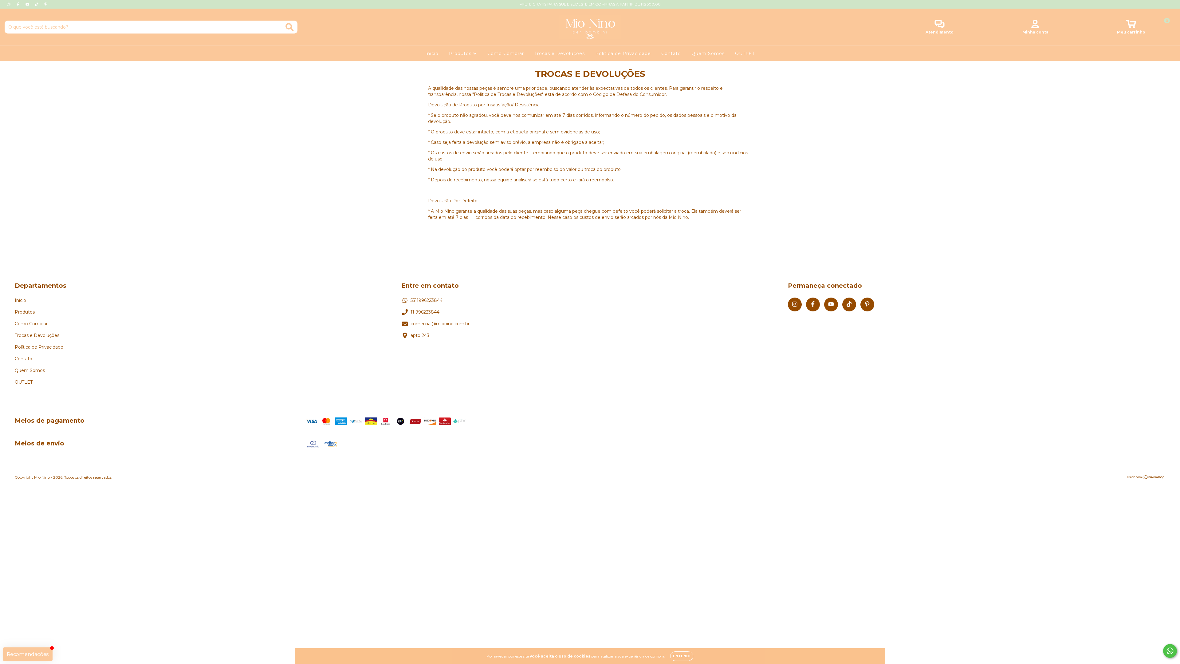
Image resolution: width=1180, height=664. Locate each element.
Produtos (461, 53)
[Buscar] (289, 27)
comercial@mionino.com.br (440, 323)
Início (432, 53)
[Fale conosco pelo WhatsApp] (1170, 651)
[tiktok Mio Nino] (37, 4)
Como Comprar (505, 53)
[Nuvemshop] (1146, 478)
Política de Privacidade (623, 53)
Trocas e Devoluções (559, 53)
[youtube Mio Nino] (28, 4)
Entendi (681, 656)
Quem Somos (708, 53)
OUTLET (745, 53)
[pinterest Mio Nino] (46, 4)
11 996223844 (425, 312)
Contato (671, 53)
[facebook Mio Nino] (18, 4)
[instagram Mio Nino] (9, 4)
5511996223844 (426, 300)
